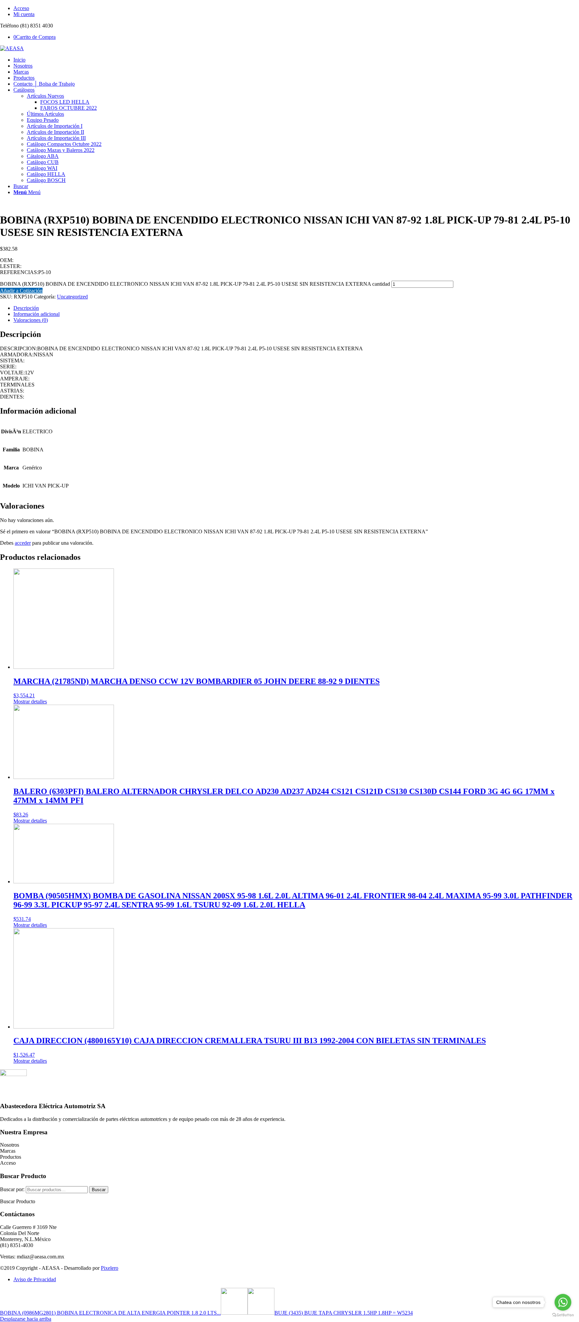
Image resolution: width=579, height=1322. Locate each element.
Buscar (99, 1189)
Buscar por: (12, 1189)
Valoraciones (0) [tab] (30, 320)
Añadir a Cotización (21, 290)
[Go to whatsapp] (563, 1302)
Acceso (21, 8)
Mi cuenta (24, 14)
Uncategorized (72, 296)
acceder (23, 543)
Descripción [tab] (26, 308)
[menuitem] (296, 8)
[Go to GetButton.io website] (563, 1315)
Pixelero (109, 1268)
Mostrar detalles (30, 701)
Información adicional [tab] (36, 314)
